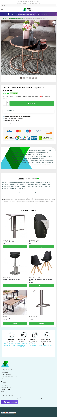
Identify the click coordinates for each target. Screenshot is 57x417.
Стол (30, 203)
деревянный (21, 201)
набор (51, 201)
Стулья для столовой (34, 277)
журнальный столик (30, 201)
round (53, 199)
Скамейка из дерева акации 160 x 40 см (13, 318)
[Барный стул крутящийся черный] (15, 263)
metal (38, 199)
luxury (35, 199)
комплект (37, 201)
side (7, 201)
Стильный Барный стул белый (36, 318)
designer (28, 199)
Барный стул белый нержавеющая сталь (13, 242)
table (12, 201)
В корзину (31, 103)
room (50, 199)
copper (16, 199)
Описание (21, 178)
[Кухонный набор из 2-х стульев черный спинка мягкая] (41, 263)
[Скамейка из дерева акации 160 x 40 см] (15, 302)
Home (2, 18)
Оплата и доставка (6, 387)
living (32, 199)
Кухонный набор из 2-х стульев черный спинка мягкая (41, 279)
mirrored (42, 199)
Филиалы (3, 391)
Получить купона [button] (11, 402)
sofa (10, 201)
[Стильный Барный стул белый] (41, 302)
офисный (19, 203)
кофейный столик (44, 201)
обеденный (13, 203)
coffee (12, 199)
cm (10, 199)
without (16, 201)
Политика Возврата (6, 374)
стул (36, 203)
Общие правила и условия (8, 379)
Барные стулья (6, 240)
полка (23, 203)
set (5, 201)
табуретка (40, 203)
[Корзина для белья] (41, 226)
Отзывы (34, 178)
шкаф (45, 203)
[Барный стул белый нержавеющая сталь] (15, 226)
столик (33, 203)
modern (46, 199)
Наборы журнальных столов (15, 18)
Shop (6, 18)
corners (20, 199)
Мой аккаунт (4, 385)
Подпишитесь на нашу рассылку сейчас (28, 14)
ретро (26, 203)
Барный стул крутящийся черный (11, 279)
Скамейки (5, 316)
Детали (28, 178)
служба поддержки (22, 123)
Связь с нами (4, 372)
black (7, 199)
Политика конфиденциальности (9, 376)
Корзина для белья (34, 240)
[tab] (21, 177)
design (24, 199)
